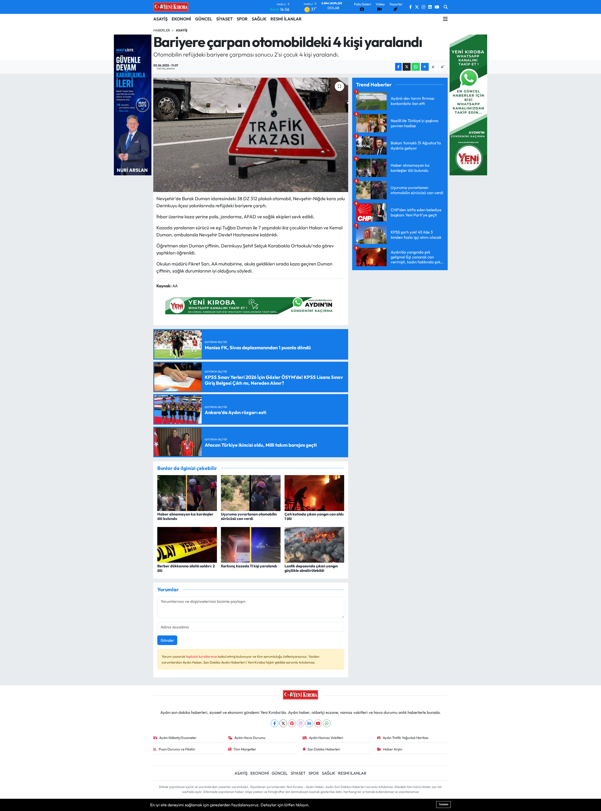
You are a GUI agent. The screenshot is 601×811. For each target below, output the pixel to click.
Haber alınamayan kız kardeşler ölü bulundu (185, 516)
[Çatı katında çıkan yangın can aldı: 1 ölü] (314, 492)
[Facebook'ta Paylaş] (398, 67)
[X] (283, 723)
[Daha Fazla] (425, 67)
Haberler (161, 30)
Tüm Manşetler (244, 749)
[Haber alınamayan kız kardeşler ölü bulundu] (187, 492)
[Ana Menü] (445, 19)
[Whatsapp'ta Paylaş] (416, 67)
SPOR (242, 19)
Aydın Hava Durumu (250, 737)
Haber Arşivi (392, 749)
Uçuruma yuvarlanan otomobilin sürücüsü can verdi (249, 516)
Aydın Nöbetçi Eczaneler (177, 737)
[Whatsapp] (327, 723)
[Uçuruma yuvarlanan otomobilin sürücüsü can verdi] (251, 492)
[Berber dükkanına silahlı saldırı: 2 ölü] (187, 544)
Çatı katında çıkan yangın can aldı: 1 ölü (314, 516)
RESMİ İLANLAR (286, 19)
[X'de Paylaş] (407, 67)
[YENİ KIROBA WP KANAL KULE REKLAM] (468, 104)
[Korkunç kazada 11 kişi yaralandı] (251, 544)
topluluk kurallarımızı (202, 656)
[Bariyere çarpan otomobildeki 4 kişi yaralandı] (250, 135)
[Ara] (446, 7)
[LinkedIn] (309, 723)
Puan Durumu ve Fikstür (177, 749)
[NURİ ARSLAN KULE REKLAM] (132, 104)
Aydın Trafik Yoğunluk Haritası (405, 737)
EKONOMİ (181, 19)
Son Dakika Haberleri (324, 749)
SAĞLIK (259, 19)
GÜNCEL (203, 19)
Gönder (167, 640)
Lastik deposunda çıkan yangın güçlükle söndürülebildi (311, 568)
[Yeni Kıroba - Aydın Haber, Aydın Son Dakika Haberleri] (171, 7)
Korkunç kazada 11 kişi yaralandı (249, 566)
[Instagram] (300, 723)
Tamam (443, 804)
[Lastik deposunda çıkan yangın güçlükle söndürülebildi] (314, 544)
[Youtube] (318, 723)
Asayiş (181, 30)
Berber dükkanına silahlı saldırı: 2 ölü (186, 568)
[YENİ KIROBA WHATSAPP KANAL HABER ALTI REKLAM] (250, 305)
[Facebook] (274, 723)
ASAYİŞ (160, 19)
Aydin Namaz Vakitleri (326, 737)
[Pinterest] (292, 723)
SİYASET (224, 19)
